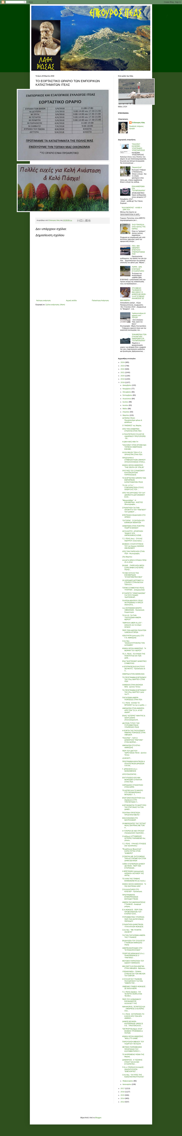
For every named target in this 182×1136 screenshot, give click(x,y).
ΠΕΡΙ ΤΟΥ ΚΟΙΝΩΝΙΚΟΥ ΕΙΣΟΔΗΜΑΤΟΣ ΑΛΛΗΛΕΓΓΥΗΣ (131, 1001)
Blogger (98, 1118)
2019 (123, 379)
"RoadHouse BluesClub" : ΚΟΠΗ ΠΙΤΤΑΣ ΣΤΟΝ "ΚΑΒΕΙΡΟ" (132, 851)
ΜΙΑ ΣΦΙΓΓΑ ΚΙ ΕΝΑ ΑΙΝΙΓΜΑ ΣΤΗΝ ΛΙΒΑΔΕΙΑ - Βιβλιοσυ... (134, 967)
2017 (123, 1088)
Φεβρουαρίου (128, 1081)
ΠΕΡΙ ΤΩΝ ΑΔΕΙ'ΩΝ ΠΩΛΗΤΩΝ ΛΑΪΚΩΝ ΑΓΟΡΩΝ (134, 631)
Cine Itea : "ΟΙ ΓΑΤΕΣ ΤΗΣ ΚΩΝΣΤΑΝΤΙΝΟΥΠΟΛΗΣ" (133, 1076)
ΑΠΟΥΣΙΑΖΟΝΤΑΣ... (129, 774)
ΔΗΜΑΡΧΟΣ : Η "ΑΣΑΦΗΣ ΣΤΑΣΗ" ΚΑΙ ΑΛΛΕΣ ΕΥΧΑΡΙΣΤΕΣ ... (132, 1062)
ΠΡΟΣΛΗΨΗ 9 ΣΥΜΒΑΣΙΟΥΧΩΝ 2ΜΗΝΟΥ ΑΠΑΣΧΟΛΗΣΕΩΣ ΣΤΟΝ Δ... (134, 460)
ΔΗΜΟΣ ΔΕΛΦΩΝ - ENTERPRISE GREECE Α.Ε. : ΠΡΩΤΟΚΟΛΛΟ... (132, 1024)
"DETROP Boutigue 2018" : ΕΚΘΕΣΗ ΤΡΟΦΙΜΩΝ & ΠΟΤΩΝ (132, 1031)
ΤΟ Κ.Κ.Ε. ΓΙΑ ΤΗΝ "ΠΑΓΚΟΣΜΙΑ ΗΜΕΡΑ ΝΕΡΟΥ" (131, 617)
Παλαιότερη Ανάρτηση (100, 301)
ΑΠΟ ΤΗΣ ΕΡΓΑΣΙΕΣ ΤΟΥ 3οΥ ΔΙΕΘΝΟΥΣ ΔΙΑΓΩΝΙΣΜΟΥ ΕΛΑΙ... (133, 495)
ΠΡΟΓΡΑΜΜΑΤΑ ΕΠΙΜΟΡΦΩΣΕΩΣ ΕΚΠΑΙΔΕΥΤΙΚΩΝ (130, 897)
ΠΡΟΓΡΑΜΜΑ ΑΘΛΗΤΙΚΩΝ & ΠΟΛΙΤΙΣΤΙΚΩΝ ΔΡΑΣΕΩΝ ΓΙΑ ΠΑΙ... (133, 764)
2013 (123, 1102)
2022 (123, 369)
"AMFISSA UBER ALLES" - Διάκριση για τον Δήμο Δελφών (132, 625)
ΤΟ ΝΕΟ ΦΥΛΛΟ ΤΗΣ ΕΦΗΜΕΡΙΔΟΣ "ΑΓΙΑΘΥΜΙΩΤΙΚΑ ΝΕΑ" (132, 575)
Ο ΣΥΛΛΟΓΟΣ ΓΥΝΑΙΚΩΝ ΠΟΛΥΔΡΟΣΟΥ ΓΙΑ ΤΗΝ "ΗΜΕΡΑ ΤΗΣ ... (132, 981)
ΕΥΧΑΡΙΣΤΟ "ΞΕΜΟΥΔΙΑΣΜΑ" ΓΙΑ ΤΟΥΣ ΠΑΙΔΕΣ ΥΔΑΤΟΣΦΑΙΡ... (133, 595)
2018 (123, 382)
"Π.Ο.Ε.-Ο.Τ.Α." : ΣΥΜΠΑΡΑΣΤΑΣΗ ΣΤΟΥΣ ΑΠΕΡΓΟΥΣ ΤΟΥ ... (133, 487)
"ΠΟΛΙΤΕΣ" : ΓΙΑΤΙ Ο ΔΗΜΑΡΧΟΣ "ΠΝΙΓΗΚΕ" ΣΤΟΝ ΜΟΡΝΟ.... (132, 740)
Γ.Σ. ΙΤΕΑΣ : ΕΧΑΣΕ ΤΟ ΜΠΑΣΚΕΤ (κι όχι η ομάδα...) (134, 704)
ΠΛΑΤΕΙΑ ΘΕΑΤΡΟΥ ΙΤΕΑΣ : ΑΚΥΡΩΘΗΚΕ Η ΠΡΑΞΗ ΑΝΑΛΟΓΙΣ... (133, 603)
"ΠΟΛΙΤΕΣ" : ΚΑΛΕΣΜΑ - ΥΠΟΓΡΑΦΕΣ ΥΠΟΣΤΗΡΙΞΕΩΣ (138, 147)
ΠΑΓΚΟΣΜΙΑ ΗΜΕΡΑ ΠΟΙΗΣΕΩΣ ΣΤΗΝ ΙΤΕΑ (132, 699)
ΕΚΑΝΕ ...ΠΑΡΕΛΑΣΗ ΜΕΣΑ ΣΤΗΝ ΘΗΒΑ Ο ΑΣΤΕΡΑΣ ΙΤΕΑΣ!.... (133, 568)
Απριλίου (126, 412)
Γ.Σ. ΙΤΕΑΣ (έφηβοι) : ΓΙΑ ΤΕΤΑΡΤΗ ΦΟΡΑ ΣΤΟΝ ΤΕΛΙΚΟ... (132, 994)
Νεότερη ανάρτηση (43, 301)
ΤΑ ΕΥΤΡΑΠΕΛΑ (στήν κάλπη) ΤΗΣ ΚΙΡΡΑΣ (138, 227)
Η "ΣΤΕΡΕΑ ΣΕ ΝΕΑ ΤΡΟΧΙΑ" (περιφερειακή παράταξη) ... (133, 832)
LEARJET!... (127, 758)
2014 (123, 1098)
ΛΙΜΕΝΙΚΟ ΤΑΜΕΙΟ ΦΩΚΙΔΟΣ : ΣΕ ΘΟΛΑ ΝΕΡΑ (134, 988)
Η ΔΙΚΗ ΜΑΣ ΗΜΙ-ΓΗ (130, 442)
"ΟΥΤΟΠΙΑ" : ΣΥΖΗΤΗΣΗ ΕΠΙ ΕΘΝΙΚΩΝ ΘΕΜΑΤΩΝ (133, 522)
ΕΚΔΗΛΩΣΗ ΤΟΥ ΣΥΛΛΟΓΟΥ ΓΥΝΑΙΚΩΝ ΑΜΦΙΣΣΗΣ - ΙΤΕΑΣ (133, 943)
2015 (123, 1095)
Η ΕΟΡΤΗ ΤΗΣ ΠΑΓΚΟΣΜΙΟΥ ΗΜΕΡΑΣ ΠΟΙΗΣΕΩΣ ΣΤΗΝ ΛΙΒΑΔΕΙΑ (133, 733)
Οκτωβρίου (127, 392)
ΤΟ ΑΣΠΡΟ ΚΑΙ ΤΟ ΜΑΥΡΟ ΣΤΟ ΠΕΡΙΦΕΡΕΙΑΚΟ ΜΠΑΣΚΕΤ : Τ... (132, 793)
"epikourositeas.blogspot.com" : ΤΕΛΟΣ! (139, 315)
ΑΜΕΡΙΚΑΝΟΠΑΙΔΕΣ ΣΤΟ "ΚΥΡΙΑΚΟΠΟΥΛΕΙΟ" (132, 949)
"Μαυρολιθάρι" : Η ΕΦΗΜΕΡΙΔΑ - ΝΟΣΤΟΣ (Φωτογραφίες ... (132, 502)
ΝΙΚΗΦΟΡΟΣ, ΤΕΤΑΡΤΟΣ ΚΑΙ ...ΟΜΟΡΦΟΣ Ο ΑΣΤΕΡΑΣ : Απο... (133, 1009)
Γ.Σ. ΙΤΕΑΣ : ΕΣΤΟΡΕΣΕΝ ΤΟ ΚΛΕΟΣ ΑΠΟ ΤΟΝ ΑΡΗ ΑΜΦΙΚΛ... (133, 1016)
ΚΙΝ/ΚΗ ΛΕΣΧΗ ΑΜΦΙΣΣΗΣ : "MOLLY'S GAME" (133, 1037)
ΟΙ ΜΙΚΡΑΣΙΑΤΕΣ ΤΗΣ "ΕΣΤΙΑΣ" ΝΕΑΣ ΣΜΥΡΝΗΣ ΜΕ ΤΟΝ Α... (134, 826)
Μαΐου (125, 409)
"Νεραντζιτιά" (137, 167)
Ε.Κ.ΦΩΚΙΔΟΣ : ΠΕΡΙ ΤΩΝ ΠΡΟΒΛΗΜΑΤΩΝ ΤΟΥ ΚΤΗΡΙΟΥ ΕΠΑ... (132, 912)
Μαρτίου (126, 415)
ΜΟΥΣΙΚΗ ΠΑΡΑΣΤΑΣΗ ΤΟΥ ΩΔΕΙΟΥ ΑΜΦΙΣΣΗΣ (133, 962)
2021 (123, 372)
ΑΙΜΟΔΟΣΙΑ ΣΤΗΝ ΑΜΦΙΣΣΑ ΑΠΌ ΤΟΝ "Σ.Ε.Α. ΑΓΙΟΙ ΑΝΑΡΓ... (133, 710)
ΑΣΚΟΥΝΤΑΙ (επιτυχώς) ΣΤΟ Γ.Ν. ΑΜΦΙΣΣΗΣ (133, 637)
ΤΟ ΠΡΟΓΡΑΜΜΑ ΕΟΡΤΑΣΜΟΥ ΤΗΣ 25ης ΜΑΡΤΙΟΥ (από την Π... (134, 692)
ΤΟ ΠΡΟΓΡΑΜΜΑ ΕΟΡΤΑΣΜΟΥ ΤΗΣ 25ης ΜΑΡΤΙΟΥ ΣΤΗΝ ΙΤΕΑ (134, 679)
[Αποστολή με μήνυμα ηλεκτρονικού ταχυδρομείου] (78, 220)
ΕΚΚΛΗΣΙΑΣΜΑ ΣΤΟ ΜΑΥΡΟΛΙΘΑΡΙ (130, 819)
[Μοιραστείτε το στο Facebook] (86, 220)
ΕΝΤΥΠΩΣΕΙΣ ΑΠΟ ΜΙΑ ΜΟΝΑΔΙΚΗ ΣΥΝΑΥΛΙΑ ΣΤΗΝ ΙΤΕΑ (132, 780)
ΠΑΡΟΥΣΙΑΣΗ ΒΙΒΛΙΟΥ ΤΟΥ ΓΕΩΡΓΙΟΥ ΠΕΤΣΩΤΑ (133, 1043)
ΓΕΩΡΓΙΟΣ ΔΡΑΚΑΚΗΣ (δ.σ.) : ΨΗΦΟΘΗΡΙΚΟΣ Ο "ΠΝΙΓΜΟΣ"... (133, 956)
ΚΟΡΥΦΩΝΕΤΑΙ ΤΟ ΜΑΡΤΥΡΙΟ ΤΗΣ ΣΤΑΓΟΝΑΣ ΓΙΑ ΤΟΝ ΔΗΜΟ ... (134, 807)
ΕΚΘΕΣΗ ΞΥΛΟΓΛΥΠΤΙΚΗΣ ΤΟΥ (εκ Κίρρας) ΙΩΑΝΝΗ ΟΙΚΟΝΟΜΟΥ (133, 546)
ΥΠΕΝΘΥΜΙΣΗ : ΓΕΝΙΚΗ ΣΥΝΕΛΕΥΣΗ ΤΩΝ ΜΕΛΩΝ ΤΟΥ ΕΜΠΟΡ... (133, 974)
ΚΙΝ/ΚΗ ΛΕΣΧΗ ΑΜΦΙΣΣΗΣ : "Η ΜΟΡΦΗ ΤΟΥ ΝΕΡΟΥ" (134, 649)
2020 (123, 376)
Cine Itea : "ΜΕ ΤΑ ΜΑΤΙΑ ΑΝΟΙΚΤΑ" (131, 931)
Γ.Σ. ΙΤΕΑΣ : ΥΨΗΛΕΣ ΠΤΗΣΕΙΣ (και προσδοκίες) (134, 845)
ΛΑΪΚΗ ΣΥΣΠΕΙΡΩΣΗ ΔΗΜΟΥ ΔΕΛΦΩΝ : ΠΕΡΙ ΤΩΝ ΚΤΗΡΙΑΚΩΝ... (133, 866)
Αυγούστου (127, 399)
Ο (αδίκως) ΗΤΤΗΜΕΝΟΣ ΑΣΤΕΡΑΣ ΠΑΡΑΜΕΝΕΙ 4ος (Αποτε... (133, 838)
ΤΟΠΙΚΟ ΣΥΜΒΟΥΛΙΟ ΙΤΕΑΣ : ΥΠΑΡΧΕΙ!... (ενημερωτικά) (133, 589)
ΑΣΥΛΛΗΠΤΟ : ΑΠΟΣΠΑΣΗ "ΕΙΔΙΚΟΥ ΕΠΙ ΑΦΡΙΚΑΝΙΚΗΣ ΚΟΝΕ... (132, 533)
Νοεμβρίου (127, 389)
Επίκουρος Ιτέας (138, 123)
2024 (123, 362)
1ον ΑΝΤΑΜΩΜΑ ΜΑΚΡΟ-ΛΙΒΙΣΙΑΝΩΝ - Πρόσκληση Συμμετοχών (133, 610)
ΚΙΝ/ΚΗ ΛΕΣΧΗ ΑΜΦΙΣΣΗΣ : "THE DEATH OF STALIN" (133, 466)
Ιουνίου (126, 405)
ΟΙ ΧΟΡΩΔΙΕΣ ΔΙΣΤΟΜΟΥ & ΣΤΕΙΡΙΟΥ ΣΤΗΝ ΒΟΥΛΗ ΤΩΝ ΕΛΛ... (132, 582)
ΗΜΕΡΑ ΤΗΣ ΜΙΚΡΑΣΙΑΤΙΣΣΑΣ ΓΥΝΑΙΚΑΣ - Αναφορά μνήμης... (133, 904)
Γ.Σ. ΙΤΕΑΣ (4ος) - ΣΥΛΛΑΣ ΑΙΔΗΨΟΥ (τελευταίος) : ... (133, 540)
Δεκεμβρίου (127, 385)
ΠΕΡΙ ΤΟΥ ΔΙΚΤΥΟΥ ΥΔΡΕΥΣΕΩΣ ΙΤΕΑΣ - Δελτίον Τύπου (134, 753)
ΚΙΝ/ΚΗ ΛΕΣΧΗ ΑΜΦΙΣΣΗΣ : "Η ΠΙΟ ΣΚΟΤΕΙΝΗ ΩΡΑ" (134, 885)
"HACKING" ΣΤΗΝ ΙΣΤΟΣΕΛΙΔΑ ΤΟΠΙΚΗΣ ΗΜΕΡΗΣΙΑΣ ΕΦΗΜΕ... (134, 447)
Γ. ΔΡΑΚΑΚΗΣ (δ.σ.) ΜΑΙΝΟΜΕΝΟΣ (129, 770)
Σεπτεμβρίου (128, 395)
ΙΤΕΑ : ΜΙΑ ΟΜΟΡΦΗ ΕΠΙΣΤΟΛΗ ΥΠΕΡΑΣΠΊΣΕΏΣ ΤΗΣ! (138, 250)
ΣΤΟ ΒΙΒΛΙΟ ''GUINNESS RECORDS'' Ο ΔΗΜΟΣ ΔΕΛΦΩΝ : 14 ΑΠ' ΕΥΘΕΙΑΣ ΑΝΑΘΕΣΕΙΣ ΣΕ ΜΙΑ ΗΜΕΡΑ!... (133, 294)
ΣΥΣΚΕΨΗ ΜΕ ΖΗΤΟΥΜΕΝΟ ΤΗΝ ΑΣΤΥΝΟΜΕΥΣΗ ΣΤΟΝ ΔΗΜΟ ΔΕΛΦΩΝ (134, 859)
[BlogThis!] (81, 220)
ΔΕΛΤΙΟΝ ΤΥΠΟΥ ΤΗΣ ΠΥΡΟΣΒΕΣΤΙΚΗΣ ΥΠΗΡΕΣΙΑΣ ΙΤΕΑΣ (130, 725)
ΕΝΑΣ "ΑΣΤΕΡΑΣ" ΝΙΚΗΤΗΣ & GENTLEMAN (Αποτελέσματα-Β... (133, 718)
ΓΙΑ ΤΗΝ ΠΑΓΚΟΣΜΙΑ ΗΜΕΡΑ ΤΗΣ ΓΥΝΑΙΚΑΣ (133, 936)
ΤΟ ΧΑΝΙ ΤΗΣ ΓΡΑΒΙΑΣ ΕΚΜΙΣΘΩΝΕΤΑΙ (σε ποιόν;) (133, 880)
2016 (123, 1092)
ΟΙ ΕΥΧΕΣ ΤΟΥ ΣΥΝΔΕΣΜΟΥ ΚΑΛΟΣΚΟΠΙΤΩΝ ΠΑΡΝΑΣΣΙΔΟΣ (133, 473)
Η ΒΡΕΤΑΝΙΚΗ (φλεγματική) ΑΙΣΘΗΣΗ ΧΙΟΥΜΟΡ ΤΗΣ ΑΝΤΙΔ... (133, 873)
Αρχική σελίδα (71, 301)
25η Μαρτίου (127, 557)
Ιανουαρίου (127, 1084)
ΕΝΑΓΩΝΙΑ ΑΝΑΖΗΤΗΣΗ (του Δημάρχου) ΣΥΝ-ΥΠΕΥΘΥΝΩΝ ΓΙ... (133, 800)
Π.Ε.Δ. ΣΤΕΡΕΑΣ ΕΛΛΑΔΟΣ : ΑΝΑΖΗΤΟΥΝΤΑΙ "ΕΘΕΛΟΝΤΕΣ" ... (133, 1069)
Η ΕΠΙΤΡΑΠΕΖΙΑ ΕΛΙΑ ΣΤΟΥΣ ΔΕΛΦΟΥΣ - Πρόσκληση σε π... (133, 669)
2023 (123, 366)
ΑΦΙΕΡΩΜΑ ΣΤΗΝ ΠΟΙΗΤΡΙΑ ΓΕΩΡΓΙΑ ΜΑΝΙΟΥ (133, 527)
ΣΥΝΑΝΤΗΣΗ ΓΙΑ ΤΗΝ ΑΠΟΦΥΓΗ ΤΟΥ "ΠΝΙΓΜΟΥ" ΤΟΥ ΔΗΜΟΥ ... (134, 510)
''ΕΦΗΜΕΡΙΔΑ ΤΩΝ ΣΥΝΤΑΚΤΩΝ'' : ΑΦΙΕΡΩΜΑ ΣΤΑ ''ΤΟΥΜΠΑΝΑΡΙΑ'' (139, 338)
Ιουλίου (126, 402)
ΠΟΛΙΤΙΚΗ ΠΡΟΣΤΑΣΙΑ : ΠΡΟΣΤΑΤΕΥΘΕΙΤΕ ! (131, 814)
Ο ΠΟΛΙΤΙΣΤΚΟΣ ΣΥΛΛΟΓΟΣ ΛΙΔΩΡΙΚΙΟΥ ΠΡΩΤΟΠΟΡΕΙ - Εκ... (134, 436)
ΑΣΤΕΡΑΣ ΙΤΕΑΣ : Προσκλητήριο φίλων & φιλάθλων (132, 420)
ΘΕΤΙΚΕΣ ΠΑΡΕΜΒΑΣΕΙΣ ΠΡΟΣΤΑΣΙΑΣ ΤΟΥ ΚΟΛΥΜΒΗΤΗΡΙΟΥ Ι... (132, 1049)
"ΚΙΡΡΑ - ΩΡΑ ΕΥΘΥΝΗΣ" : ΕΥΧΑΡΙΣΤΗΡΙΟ (138, 269)
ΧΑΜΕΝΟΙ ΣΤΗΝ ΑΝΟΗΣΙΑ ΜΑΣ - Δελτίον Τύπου (132, 686)
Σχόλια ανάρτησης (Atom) (55, 305)
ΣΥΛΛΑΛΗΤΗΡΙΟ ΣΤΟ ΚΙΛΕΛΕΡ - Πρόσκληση (132, 891)
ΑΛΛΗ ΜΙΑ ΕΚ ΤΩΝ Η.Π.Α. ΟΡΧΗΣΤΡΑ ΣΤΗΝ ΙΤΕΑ (132, 453)
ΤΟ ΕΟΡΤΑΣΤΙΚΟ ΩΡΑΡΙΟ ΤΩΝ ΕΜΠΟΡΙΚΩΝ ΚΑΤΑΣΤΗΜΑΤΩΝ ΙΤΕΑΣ (134, 480)
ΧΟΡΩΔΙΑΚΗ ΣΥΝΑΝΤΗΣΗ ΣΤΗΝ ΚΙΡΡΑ (132, 786)
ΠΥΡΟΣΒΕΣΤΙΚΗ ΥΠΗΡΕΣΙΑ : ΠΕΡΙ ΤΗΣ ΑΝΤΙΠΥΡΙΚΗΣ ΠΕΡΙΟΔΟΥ (133, 919)
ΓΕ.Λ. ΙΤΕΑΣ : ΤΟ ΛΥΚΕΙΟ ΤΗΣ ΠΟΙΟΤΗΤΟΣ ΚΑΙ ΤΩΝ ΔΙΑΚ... (133, 656)
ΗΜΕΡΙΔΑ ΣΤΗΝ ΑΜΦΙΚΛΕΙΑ (133, 674)
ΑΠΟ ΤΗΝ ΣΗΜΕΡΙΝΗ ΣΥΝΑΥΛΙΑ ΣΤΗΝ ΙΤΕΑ (131, 430)
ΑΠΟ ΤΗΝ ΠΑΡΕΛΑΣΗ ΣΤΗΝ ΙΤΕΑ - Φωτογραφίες (133, 552)
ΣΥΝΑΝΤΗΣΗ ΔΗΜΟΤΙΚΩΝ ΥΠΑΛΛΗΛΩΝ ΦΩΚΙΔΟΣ (132, 925)
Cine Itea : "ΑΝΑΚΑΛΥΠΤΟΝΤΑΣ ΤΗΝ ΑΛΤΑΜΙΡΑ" (133, 643)
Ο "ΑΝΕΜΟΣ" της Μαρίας (131, 426)
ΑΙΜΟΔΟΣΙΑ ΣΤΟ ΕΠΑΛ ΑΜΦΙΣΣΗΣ (131, 746)
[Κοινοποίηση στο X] (83, 220)
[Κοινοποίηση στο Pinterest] (89, 220)
